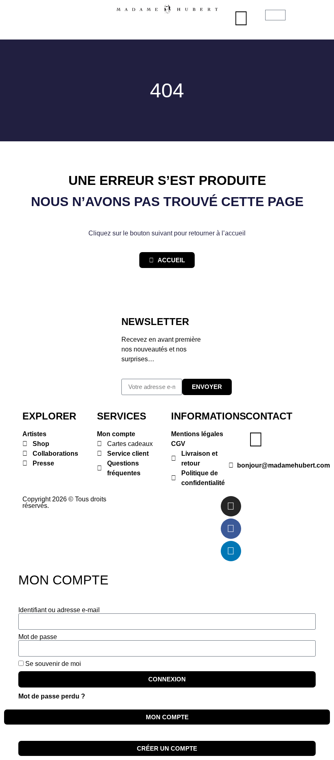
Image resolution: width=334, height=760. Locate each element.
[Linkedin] (231, 551)
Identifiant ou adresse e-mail (59, 610)
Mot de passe (37, 637)
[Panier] (275, 15)
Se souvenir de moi (52, 664)
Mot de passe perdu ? (51, 696)
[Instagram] (231, 506)
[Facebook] (231, 528)
